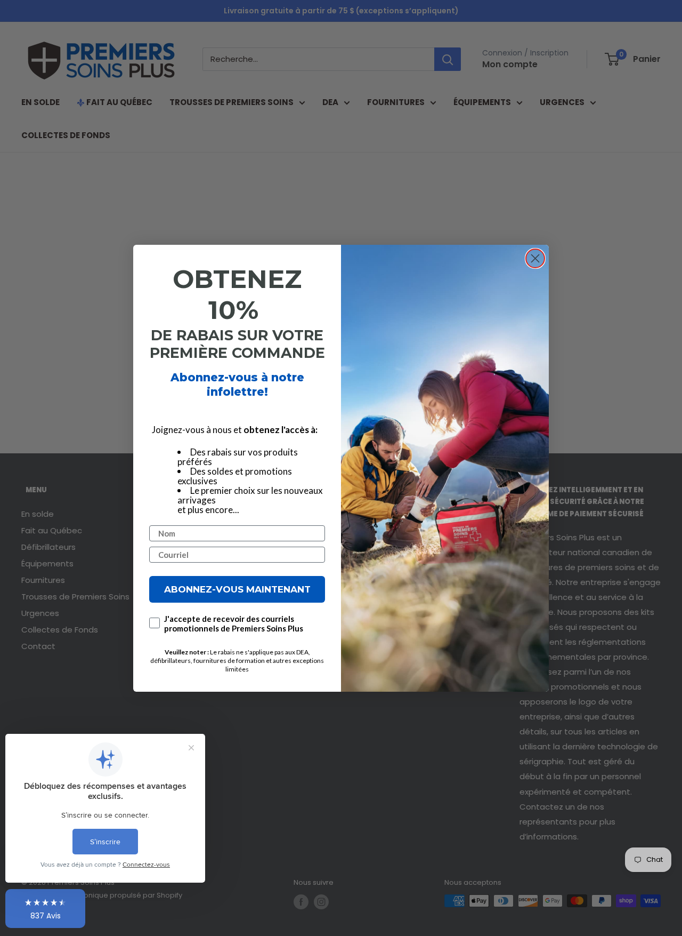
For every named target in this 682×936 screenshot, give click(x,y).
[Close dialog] (535, 258)
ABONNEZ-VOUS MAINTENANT (237, 588)
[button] (45, 909)
